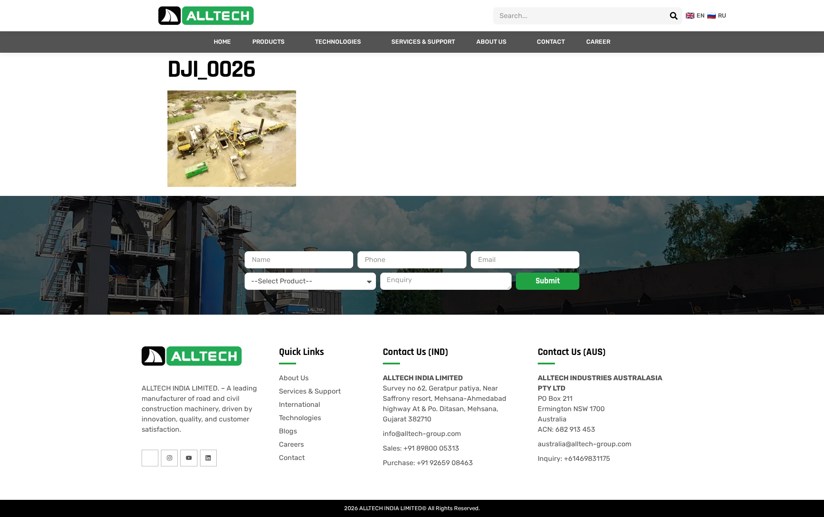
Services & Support (423, 41)
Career (598, 41)
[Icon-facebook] (150, 458)
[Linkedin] (208, 458)
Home (222, 41)
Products (268, 41)
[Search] (673, 15)
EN (698, 15)
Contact (551, 41)
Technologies (338, 41)
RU (719, 15)
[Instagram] (169, 458)
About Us (491, 41)
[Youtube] (188, 458)
